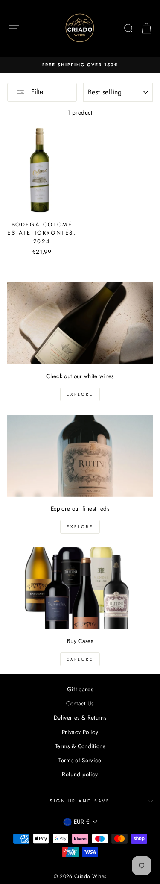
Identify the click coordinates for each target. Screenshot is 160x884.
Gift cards (80, 689)
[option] (80, 65)
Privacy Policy (80, 732)
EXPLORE (80, 394)
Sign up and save (80, 801)
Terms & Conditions (80, 746)
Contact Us (79, 703)
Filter (37, 92)
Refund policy (80, 774)
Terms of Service (79, 760)
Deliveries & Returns (80, 717)
